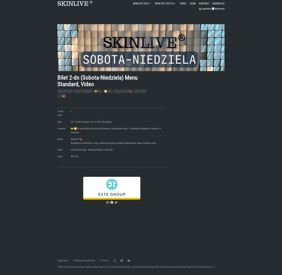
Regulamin (63, 260)
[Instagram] (107, 202)
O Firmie (104, 260)
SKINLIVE (75, 3)
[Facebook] (112, 202)
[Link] (116, 202)
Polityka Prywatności (84, 260)
